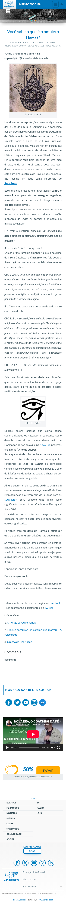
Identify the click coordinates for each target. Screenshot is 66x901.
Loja (39, 813)
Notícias (12, 813)
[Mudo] (53, 747)
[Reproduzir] (7, 747)
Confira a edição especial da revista (33, 776)
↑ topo (33, 798)
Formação (13, 808)
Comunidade (14, 834)
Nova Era (45, 444)
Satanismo (10, 183)
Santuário (13, 829)
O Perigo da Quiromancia (22, 622)
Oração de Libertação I (20, 641)
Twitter (49, 607)
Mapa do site (29, 879)
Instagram (42, 863)
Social (10, 839)
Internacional (29, 886)
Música (11, 818)
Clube (10, 823)
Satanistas (10, 499)
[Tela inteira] (58, 747)
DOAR (32, 851)
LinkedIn (51, 863)
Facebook (55, 603)
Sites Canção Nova (62, 4)
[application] (33, 734)
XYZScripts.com (46, 899)
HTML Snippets (19, 899)
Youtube (34, 863)
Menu (55, 4)
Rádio (40, 808)
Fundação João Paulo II (34, 872)
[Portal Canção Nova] (9, 4)
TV (38, 803)
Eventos (11, 803)
